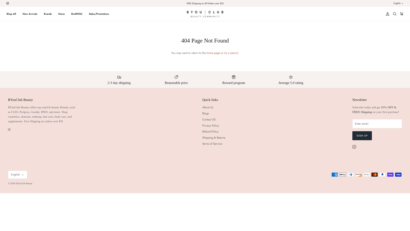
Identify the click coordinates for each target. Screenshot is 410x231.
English (397, 3)
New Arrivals (30, 14)
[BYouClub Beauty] (205, 14)
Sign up (362, 135)
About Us (207, 107)
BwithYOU (76, 14)
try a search (231, 53)
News (61, 14)
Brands (48, 14)
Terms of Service (212, 144)
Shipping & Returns (213, 138)
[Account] (387, 14)
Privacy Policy (210, 126)
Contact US (209, 119)
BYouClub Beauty (24, 183)
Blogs (205, 113)
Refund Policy (210, 131)
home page (213, 53)
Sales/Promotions (99, 14)
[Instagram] (7, 3)
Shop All (11, 14)
